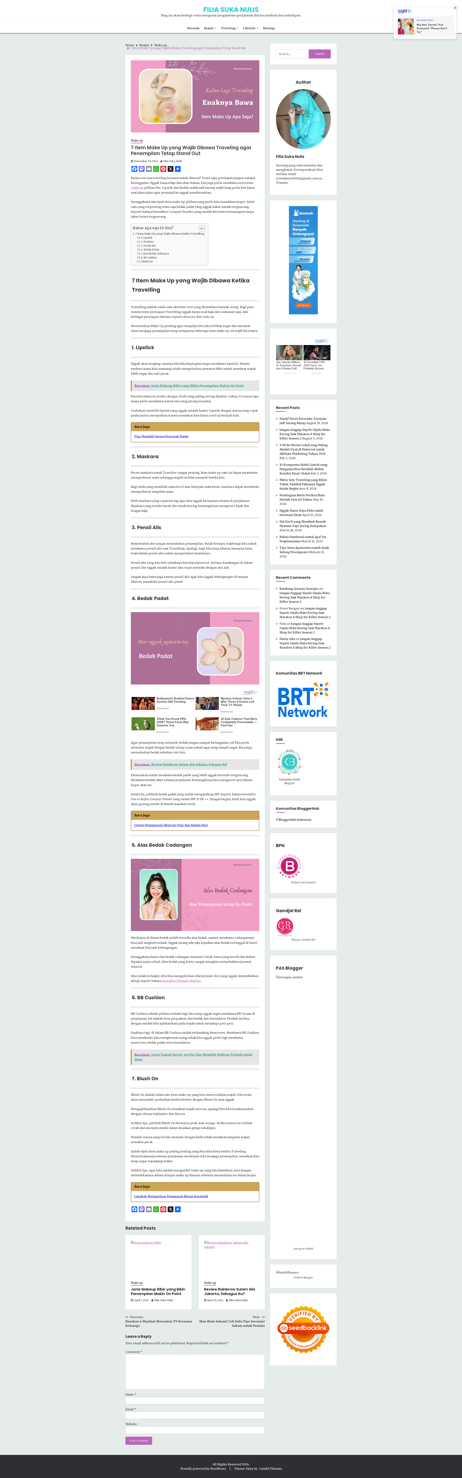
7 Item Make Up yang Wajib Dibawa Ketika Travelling (169, 233)
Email (130, 1409)
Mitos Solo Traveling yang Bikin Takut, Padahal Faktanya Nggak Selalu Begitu (303, 484)
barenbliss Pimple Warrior (181, 981)
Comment (133, 1352)
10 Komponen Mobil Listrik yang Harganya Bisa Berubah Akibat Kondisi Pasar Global (303, 469)
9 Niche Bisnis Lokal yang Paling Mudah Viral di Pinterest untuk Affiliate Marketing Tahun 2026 (304, 449)
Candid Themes (270, 1468)
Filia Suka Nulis (231, 9)
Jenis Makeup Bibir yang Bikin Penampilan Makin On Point (158, 1291)
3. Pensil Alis (148, 245)
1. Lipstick (146, 237)
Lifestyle (249, 28)
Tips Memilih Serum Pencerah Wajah (161, 436)
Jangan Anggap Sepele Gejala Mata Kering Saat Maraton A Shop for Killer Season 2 (305, 434)
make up (137, 187)
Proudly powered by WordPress (203, 1468)
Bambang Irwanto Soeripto (299, 588)
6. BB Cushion (149, 257)
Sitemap (269, 28)
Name (130, 1394)
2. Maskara (147, 241)
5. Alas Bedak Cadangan (155, 253)
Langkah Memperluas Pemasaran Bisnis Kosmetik (171, 1196)
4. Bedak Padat (150, 249)
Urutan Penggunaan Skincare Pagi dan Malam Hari (171, 825)
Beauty (209, 28)
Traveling (228, 28)
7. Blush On (146, 261)
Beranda (193, 28)
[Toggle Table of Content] (200, 228)
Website (131, 1424)
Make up (137, 140)
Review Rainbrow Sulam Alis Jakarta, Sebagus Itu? (229, 1291)
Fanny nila (287, 639)
